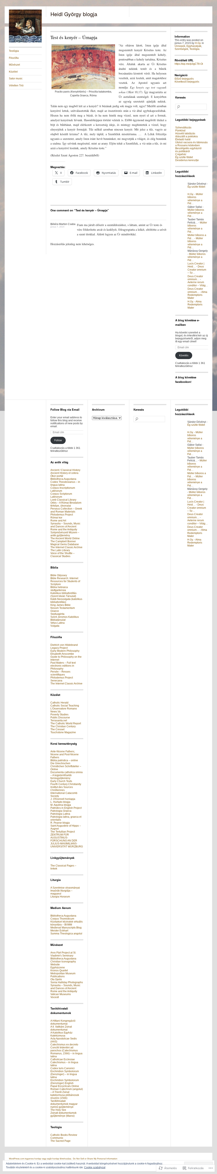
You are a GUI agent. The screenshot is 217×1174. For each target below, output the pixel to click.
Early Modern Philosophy (64, 650)
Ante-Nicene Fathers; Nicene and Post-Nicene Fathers (64, 754)
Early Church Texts (61, 781)
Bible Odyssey (58, 575)
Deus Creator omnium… (195, 278)
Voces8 (54, 997)
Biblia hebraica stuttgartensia (59, 589)
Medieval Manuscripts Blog (66, 927)
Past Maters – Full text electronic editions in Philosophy (63, 665)
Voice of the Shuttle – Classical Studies (62, 555)
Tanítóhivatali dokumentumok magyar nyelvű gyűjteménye (64, 1104)
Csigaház (180, 154)
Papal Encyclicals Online (64, 1086)
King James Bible (60, 605)
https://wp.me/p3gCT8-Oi (189, 63)
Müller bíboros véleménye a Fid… (195, 199)
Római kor (56, 517)
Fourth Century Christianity (65, 784)
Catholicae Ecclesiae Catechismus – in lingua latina (64, 1062)
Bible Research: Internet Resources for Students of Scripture (65, 581)
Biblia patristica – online (64, 760)
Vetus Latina (57, 622)
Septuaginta (57, 613)
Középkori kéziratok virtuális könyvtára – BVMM (66, 923)
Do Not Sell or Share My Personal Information (95, 1158)
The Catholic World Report (65, 723)
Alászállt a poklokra (186, 136)
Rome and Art (58, 520)
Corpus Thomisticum (62, 918)
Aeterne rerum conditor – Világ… (198, 284)
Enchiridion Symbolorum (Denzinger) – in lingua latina (64, 1074)
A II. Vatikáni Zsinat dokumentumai (61, 1028)
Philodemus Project (61, 514)
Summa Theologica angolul (66, 933)
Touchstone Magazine (63, 732)
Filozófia (14, 57)
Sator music (15, 78)
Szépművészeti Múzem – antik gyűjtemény (64, 534)
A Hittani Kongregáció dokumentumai (62, 1022)
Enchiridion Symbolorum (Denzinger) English (64, 1082)
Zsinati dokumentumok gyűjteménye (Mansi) (63, 1114)
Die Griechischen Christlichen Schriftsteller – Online (65, 766)
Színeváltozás (183, 127)
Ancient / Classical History (65, 470)
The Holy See (58, 1109)
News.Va (55, 711)
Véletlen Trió (16, 85)
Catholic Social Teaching (64, 705)
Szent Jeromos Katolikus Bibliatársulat (64, 618)
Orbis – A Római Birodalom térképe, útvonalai (65, 504)
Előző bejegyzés (184, 78)
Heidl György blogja (73, 14)
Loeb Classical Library (63, 499)
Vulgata (54, 625)
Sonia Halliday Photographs (66, 982)
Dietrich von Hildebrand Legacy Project (64, 646)
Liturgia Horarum (60, 896)
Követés (183, 355)
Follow (58, 440)
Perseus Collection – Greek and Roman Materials (66, 510)
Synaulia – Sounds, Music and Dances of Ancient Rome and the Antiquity (65, 526)
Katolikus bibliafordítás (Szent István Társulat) (63, 595)
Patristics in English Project (66, 807)
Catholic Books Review (63, 1134)
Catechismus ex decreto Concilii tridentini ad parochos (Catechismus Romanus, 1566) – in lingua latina (66, 1050)
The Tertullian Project (62, 831)
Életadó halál (183, 139)
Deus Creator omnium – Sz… (197, 269)
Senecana (56, 680)
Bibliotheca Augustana (63, 478)
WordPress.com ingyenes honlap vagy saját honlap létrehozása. (40, 1158)
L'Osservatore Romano (63, 708)
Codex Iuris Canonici (62, 1068)
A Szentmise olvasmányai (65, 887)
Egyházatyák (193, 46)
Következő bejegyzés (187, 81)
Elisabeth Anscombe (62, 653)
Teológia (14, 50)
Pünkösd (180, 130)
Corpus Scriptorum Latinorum (61, 495)
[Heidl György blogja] (25, 41)
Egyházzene (57, 967)
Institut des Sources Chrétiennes (61, 789)
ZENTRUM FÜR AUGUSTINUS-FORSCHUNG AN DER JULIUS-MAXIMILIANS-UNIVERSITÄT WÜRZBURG (66, 840)
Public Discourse (60, 717)
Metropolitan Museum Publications (62, 975)
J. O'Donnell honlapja (62, 799)
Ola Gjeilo (56, 979)
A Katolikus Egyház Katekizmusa (61, 1034)
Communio (56, 1137)
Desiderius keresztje (187, 160)
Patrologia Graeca (60, 810)
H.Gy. (198, 43)
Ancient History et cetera (64, 473)
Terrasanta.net (58, 720)
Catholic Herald (59, 702)
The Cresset (57, 729)
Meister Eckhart (59, 930)
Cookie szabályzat (94, 1167)
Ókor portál (56, 476)
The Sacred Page (60, 1140)
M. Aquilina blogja (60, 804)
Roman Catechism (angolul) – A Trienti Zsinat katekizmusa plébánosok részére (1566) (66, 1094)
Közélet (13, 71)
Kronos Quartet (59, 970)
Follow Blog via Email (64, 409)
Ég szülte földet (184, 157)
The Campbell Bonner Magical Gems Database (64, 543)
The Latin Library (60, 550)
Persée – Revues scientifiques (60, 673)
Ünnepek (180, 46)
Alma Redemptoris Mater (197, 295)
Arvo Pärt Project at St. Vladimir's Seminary (63, 954)
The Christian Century (63, 726)
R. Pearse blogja (60, 822)
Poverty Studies (59, 714)
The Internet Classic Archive (66, 547)
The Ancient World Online (65, 538)
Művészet (14, 64)
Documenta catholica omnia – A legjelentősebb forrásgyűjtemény (66, 775)
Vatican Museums (60, 994)
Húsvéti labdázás (185, 133)
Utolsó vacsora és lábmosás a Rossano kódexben (191, 144)
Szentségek (181, 49)
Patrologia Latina (60, 813)
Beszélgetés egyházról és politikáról (188, 150)
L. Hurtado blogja (60, 801)
